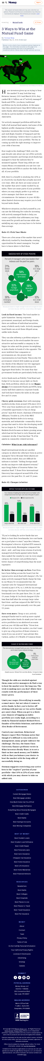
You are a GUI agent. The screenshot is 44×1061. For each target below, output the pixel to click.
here (24, 1054)
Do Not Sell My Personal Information (22, 946)
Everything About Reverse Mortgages (22, 810)
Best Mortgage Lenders (22, 798)
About (22, 926)
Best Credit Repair (22, 846)
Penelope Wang (9, 38)
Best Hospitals (22, 898)
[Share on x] (19, 977)
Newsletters (22, 886)
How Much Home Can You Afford (22, 802)
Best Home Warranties (22, 870)
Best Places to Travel (22, 906)
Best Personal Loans (22, 850)
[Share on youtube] (28, 977)
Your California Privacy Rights (22, 950)
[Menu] (3, 2)
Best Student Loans (22, 838)
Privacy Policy (22, 938)
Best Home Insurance (22, 862)
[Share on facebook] (15, 977)
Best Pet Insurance (22, 914)
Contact (22, 930)
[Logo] (12, 2)
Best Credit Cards (22, 814)
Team (22, 934)
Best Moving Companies (22, 826)
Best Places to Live (22, 902)
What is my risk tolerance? (24, 444)
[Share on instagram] (24, 977)
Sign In (38, 2)
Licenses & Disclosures (22, 954)
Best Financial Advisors (22, 874)
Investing (5, 22)
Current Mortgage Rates (22, 794)
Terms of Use (22, 942)
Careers (22, 966)
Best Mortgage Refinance (22, 806)
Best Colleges (22, 894)
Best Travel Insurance (22, 910)
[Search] (6, 2)
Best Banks (22, 818)
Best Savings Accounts (22, 822)
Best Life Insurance (22, 866)
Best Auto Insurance (22, 854)
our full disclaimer (29, 1046)
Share (39, 22)
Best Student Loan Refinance (22, 842)
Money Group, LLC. (21, 1029)
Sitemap (22, 962)
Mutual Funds (18, 22)
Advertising (22, 958)
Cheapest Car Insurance (22, 858)
